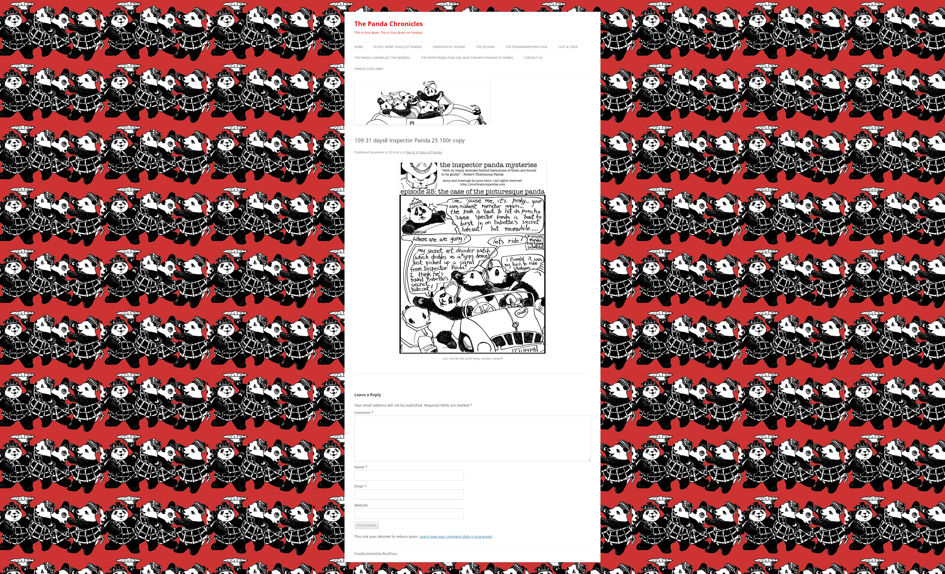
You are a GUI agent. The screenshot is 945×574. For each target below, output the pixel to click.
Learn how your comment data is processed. (456, 536)
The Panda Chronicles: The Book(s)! (382, 58)
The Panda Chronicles (388, 23)
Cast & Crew (568, 47)
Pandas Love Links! (368, 69)
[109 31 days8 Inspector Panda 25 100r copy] (472, 257)
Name (360, 467)
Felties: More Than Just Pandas (397, 47)
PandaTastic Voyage (449, 47)
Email (360, 486)
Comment (363, 412)
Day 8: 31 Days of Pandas (424, 152)
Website (361, 505)
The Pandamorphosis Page (527, 47)
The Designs (485, 47)
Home (358, 47)
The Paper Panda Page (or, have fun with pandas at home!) (467, 58)
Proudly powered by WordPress (375, 553)
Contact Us (533, 58)
